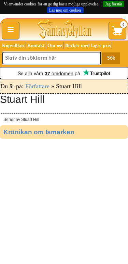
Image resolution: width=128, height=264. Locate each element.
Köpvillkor (13, 45)
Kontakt (36, 45)
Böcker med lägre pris (88, 45)
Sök (111, 58)
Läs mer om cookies (65, 10)
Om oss (54, 45)
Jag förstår (113, 4)
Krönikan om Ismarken (38, 132)
